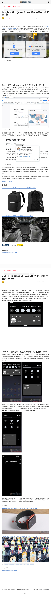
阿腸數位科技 (28, 590)
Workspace (30, 9)
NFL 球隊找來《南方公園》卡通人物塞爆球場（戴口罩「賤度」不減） (20, 536)
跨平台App (19, 6)
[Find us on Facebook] (24, 593)
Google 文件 (18, 9)
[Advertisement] (25, 257)
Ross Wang (8, 18)
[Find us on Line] (25, 593)
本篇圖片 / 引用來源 (7, 181)
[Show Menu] (2, 2)
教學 (24, 273)
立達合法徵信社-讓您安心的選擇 (9, 252)
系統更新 (32, 273)
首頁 (2, 6)
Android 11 (11, 273)
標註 (45, 9)
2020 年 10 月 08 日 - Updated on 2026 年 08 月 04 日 (22, 18)
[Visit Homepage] (25, 2)
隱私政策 (40, 589)
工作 (38, 9)
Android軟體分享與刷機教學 (10, 6)
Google (6, 9)
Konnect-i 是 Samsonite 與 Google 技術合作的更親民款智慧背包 (19, 188)
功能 (35, 9)
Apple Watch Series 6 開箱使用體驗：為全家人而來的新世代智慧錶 (19, 508)
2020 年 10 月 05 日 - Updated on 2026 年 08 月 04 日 (22, 282)
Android (6, 273)
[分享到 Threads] (45, 22)
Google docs (12, 9)
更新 (41, 9)
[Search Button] (48, 2)
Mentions (25, 9)
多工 (21, 273)
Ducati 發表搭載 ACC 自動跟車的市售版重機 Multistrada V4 (17, 216)
